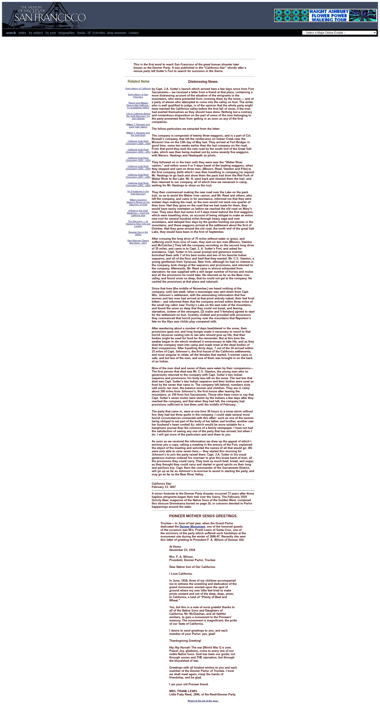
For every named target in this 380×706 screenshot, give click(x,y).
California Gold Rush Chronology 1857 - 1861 (138, 175)
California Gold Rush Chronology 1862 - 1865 (138, 184)
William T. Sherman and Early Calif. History (138, 125)
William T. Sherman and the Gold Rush (138, 134)
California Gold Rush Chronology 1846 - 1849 (138, 142)
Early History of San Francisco (138, 95)
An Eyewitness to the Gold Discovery (138, 192)
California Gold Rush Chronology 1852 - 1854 (138, 159)
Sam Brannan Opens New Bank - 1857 (138, 241)
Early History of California (138, 88)
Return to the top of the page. (203, 701)
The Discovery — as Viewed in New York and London (138, 223)
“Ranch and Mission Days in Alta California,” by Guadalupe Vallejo (138, 105)
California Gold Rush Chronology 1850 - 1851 (138, 150)
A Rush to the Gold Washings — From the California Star (138, 213)
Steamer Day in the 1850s (138, 233)
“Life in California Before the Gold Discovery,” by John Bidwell (138, 116)
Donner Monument (192, 526)
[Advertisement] (190, 47)
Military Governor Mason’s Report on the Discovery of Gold (138, 202)
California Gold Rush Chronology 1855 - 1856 (138, 167)
